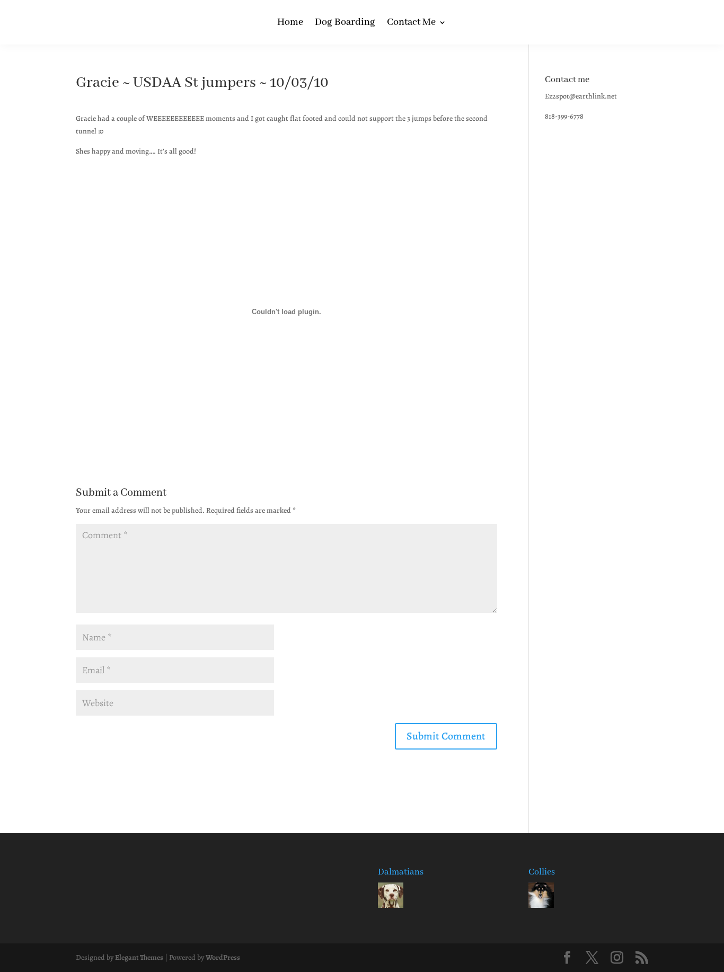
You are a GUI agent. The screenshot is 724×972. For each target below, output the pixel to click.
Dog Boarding (345, 24)
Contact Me (411, 24)
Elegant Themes (139, 957)
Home (290, 24)
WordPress (223, 957)
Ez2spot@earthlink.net (581, 96)
